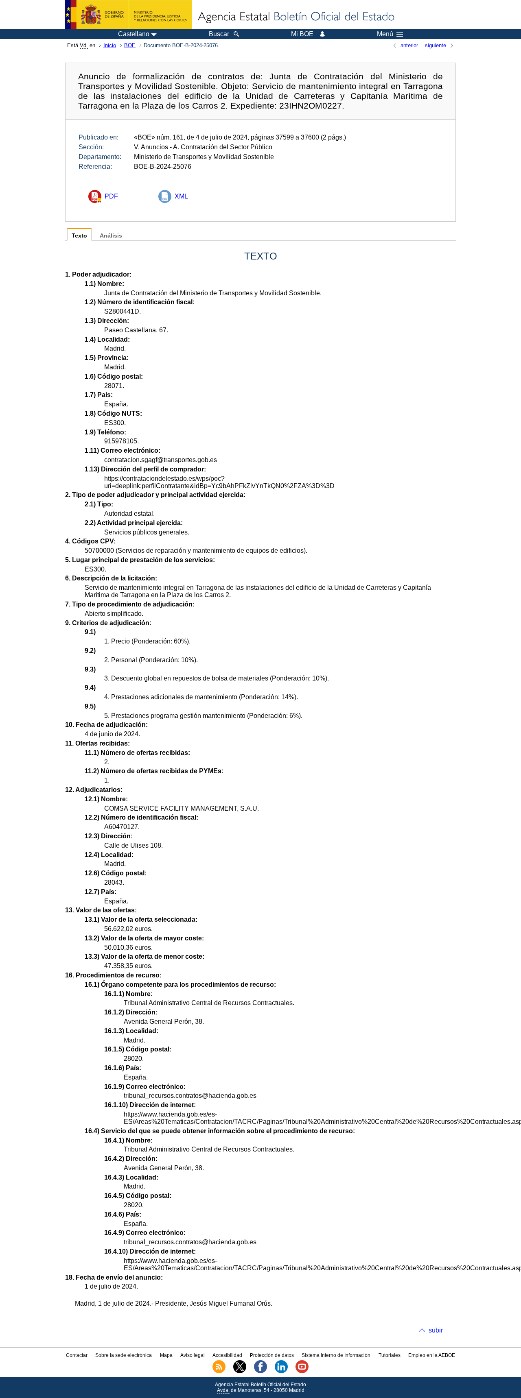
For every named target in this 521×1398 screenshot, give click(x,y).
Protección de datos (272, 1355)
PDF (111, 196)
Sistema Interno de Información (336, 1355)
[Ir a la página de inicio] (295, 17)
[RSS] (218, 1371)
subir (436, 1330)
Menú (385, 34)
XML (181, 196)
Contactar (77, 1355)
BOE (130, 45)
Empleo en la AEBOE (431, 1355)
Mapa (166, 1355)
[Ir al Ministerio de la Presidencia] (128, 14)
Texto (79, 236)
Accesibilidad (227, 1355)
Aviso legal (192, 1355)
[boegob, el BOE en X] (239, 1371)
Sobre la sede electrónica (123, 1355)
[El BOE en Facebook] (260, 1371)
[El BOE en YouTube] (302, 1371)
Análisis (111, 236)
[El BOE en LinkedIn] (281, 1371)
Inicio (109, 45)
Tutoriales (390, 1355)
